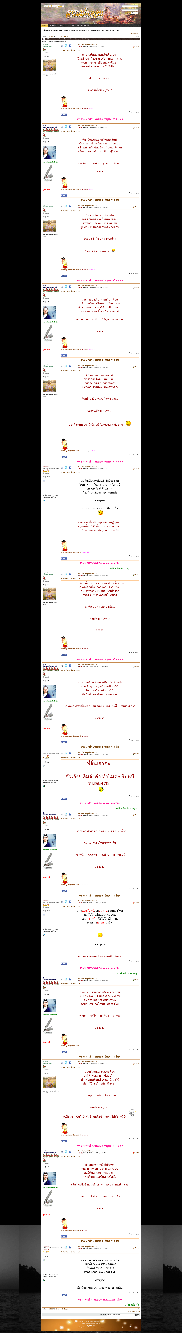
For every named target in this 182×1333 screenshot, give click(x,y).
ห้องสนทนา (52, 25)
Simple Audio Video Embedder (88, 1323)
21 (52, 36)
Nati (94, 1325)
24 (58, 36)
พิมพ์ (137, 36)
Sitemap (98, 1323)
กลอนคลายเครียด (95, 30)
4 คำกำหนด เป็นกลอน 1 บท (110, 30)
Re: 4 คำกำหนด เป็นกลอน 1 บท (87, 45)
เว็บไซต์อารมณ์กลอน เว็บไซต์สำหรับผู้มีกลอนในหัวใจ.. (59, 30)
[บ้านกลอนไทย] (44, 501)
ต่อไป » (137, 34)
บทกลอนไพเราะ (83, 30)
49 (62, 36)
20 (50, 36)
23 (56, 36)
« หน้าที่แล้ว (131, 34)
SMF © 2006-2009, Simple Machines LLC (97, 1321)
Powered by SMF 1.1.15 (81, 1321)
